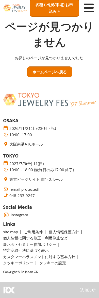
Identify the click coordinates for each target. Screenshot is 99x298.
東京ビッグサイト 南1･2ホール (36, 179)
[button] (49, 72)
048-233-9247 (22, 195)
